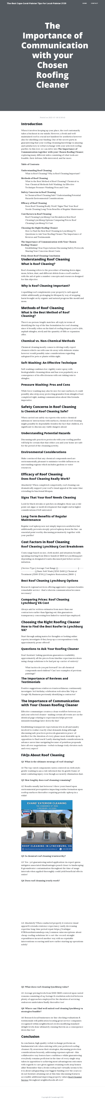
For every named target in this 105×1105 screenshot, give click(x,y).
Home (85, 3)
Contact (94, 3)
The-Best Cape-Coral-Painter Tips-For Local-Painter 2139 (36, 3)
